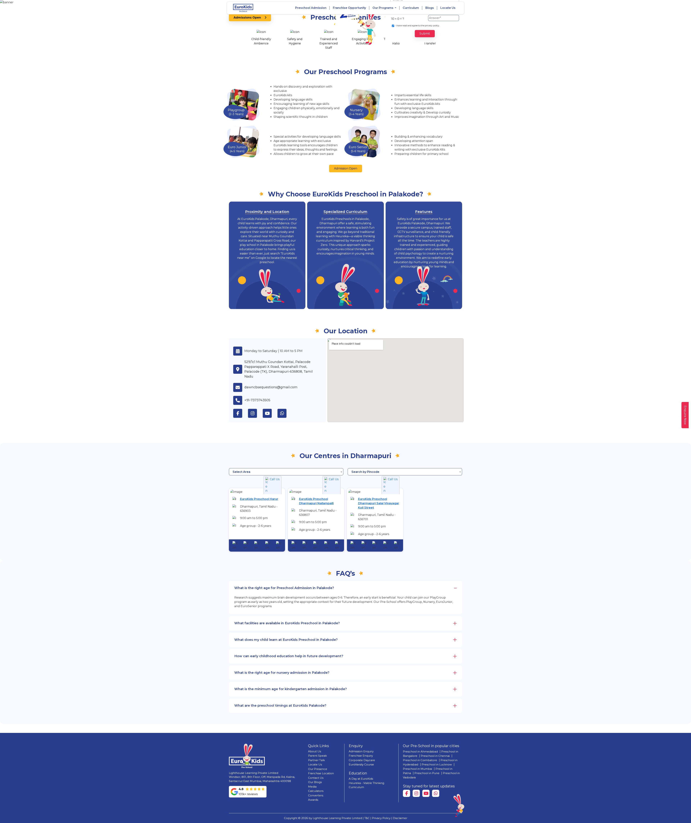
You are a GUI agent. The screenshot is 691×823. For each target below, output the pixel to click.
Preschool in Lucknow (437, 764)
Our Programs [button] (383, 8)
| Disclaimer (399, 818)
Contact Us (315, 777)
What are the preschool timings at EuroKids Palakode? (280, 706)
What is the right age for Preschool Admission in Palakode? (284, 588)
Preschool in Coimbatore (420, 760)
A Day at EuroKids (361, 778)
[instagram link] (255, 413)
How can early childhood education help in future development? (288, 656)
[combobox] (286, 471)
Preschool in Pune (426, 773)
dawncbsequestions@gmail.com (270, 387)
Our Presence (317, 769)
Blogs (429, 8)
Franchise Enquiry (361, 755)
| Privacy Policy (380, 818)
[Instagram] (416, 793)
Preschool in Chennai (435, 756)
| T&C (366, 818)
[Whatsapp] (435, 793)
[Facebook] (406, 793)
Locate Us (447, 8)
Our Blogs (315, 782)
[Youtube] (426, 793)
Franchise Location (321, 773)
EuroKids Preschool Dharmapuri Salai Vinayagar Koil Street (378, 503)
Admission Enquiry (361, 751)
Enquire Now (685, 415)
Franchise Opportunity (349, 8)
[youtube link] (270, 413)
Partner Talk (316, 760)
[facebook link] (240, 413)
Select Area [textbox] (241, 472)
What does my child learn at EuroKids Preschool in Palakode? (286, 640)
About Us (314, 751)
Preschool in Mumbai (417, 768)
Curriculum (411, 8)
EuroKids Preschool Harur (259, 499)
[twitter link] (284, 413)
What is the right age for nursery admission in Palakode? (281, 673)
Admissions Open (249, 17)
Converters (315, 795)
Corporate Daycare (362, 760)
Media (312, 786)
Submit (424, 33)
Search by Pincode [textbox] (365, 472)
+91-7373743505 (257, 400)
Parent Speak (317, 755)
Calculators (315, 791)
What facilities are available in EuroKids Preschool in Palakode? (287, 623)
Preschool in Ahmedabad (420, 751)
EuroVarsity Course (361, 764)
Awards (313, 799)
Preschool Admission (310, 8)
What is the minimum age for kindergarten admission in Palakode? (290, 689)
